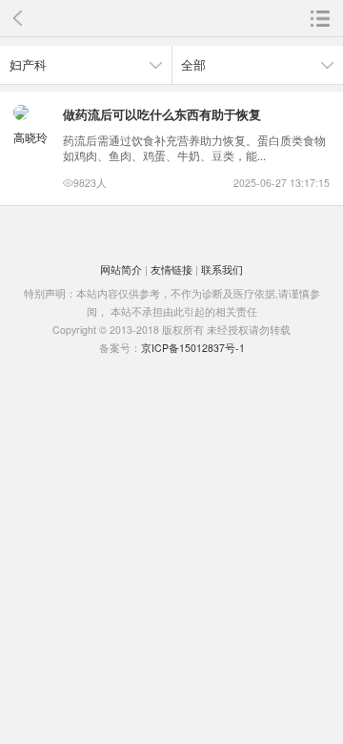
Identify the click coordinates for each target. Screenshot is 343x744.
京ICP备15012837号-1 (193, 348)
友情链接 (171, 269)
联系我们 (222, 269)
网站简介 (121, 269)
